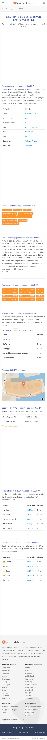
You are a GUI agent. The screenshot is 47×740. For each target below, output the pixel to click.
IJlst (26, 136)
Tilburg (4, 682)
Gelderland (29, 676)
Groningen (6, 684)
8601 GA (30, 514)
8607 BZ (30, 580)
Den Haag (5, 673)
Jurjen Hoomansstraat (10, 220)
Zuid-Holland (30, 698)
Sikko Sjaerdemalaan (24, 217)
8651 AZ (14, 296)
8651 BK (31, 289)
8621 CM (30, 571)
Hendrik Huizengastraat (10, 224)
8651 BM (31, 293)
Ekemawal (19, 19)
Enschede (5, 696)
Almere (4, 687)
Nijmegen (5, 693)
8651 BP (22, 293)
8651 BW (30, 562)
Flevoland (29, 670)
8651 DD (6, 289)
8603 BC (30, 519)
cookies (42, 738)
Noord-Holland (31, 687)
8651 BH (23, 289)
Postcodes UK (30, 712)
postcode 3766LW (17, 720)
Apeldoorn (6, 698)
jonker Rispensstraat (9, 217)
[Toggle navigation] (3, 3)
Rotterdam (6, 670)
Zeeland (28, 696)
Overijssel (29, 690)
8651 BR (31, 296)
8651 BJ (40, 289)
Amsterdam (6, 668)
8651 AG (14, 299)
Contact (5, 712)
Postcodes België (31, 709)
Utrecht (4, 676)
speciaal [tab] (30, 330)
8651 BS (31, 299)
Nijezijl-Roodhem (31, 127)
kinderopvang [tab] (7, 330)
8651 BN (23, 296)
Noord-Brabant (31, 684)
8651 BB (5, 293)
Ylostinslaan (23, 220)
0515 (26, 118)
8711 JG (30, 524)
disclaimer (34, 738)
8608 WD (30, 566)
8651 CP (14, 289)
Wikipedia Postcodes (33, 707)
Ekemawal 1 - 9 (30, 113)
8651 (26, 123)
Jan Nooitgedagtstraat (10, 213)
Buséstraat (27, 210)
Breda (4, 690)
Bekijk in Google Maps (10, 426)
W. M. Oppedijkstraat (25, 213)
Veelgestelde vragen (9, 709)
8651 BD (40, 299)
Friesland (28, 145)
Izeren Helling (7, 210)
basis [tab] (15, 330)
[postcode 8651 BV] (23, 3)
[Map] (23, 387)
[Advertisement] (23, 56)
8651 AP (22, 299)
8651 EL (39, 296)
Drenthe (28, 668)
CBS (6, 272)
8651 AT (5, 296)
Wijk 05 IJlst (29, 132)
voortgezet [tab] (22, 330)
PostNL (27, 715)
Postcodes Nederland (10, 707)
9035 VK (30, 528)
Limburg (28, 682)
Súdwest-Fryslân (31, 141)
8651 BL (14, 293)
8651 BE (5, 299)
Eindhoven (6, 679)
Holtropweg (17, 210)
